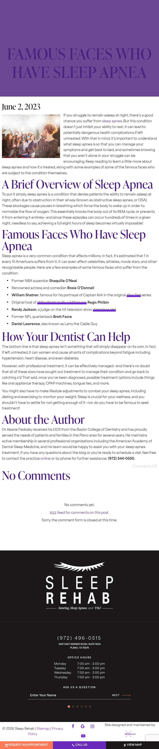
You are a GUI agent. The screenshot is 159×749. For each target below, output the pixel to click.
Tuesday (60, 668)
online (46, 458)
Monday (60, 664)
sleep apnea (112, 121)
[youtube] (83, 736)
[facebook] (73, 727)
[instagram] (92, 727)
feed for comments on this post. (79, 513)
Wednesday (62, 673)
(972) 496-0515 (79, 638)
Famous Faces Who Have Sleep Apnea (79, 62)
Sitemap (43, 728)
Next (116, 695)
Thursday (60, 677)
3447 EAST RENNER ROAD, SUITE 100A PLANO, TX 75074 (80, 646)
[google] (82, 727)
